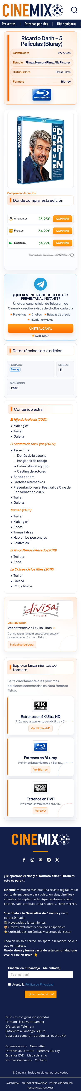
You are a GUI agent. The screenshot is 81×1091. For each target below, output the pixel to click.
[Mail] (40, 860)
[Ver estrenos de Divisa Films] (40, 609)
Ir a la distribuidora (22, 644)
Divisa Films (63, 72)
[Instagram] (32, 860)
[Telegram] (49, 860)
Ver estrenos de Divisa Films (30, 628)
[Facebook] (24, 860)
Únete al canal (40, 328)
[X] (57, 860)
